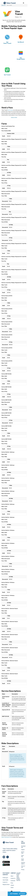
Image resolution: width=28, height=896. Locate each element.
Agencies (3, 5)
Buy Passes (14, 893)
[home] (9, 3)
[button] (23, 3)
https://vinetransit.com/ (6, 837)
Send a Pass (10, 110)
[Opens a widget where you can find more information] (22, 893)
